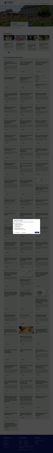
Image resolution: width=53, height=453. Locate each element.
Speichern (37, 232)
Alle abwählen (23, 232)
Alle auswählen (16, 232)
